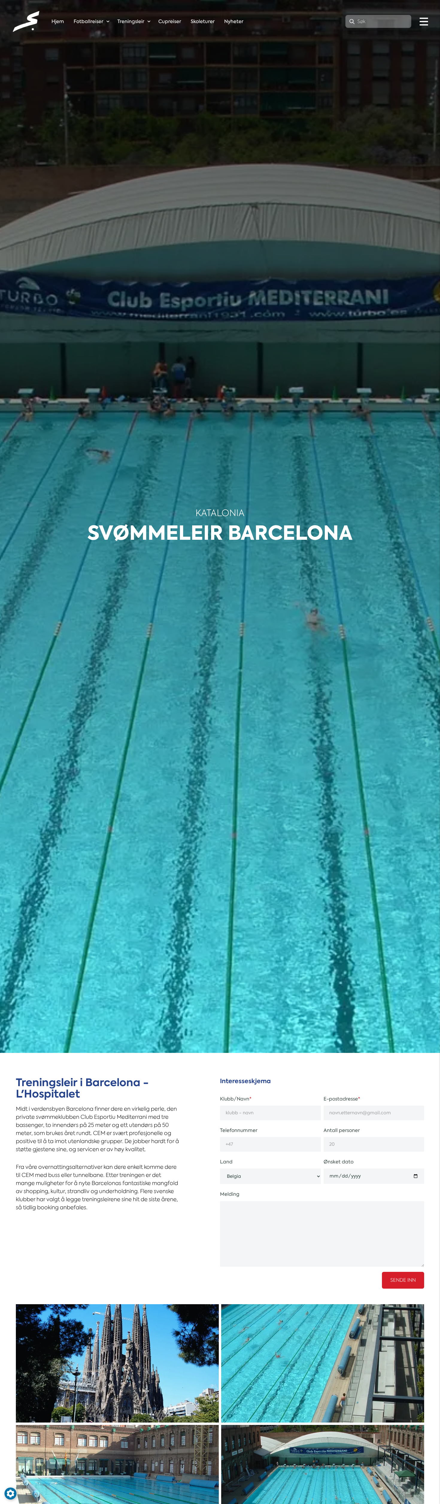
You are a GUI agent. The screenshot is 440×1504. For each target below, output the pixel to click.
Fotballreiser (88, 21)
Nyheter (233, 21)
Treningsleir (130, 21)
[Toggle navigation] (424, 21)
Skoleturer (203, 21)
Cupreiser (169, 21)
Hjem (57, 21)
